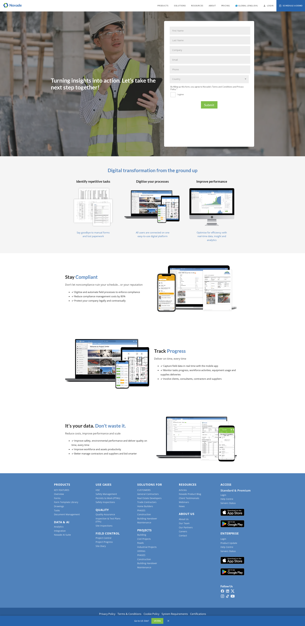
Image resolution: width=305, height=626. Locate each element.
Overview (59, 494)
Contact (183, 535)
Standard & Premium (235, 490)
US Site (157, 620)
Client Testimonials (189, 498)
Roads (140, 542)
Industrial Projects (147, 547)
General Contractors (148, 494)
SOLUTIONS (180, 5)
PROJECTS (144, 530)
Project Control (103, 537)
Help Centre (226, 498)
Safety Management (106, 494)
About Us (184, 519)
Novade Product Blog (190, 494)
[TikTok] (228, 596)
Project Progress (104, 541)
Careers (183, 531)
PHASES (141, 510)
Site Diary (101, 546)
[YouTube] (233, 596)
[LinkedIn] (228, 591)
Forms (57, 498)
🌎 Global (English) (246, 5)
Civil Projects (144, 538)
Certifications (198, 614)
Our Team (184, 523)
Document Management (67, 514)
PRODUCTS (163, 5)
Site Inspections (104, 525)
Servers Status (228, 503)
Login (223, 494)
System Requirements (175, 614)
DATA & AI (61, 522)
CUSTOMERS (144, 490)
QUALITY (102, 510)
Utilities (141, 550)
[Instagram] (222, 596)
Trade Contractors (146, 502)
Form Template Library (66, 502)
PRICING (225, 5)
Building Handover (147, 518)
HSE (98, 490)
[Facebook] (222, 591)
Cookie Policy (151, 614)
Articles (183, 490)
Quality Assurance (105, 514)
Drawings (59, 506)
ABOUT (212, 5)
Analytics (59, 526)
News (182, 506)
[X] (233, 591)
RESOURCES (197, 5)
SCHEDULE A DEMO (292, 5)
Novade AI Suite (62, 534)
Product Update (228, 543)
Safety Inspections (105, 502)
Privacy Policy (107, 614)
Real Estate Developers (149, 498)
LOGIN (270, 5)
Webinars (184, 502)
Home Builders (145, 506)
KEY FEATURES (61, 490)
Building (141, 534)
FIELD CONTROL (108, 533)
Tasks (57, 510)
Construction (144, 514)
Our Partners (186, 527)
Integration (60, 530)
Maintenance (144, 522)
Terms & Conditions (129, 614)
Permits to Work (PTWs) (108, 498)
